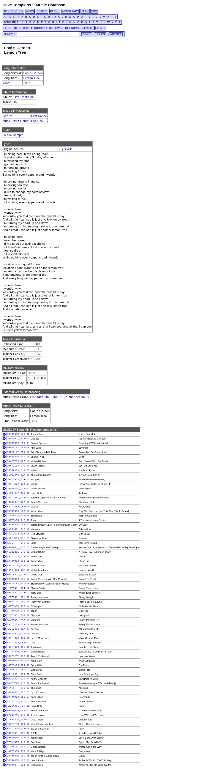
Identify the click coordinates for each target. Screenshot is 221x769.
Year (6, 83)
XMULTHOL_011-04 (18, 679)
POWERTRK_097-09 (18, 447)
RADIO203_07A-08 (18, 624)
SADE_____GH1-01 (18, 543)
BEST (17, 28)
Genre (7, 116)
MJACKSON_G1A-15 (18, 570)
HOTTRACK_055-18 (18, 633)
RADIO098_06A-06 (18, 534)
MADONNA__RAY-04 (18, 620)
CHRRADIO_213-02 (18, 470)
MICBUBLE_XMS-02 (18, 651)
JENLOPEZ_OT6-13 (18, 497)
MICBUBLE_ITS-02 (18, 552)
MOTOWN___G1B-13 (18, 547)
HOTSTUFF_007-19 (18, 502)
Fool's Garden (33, 73)
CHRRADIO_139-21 (18, 488)
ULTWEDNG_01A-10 (18, 475)
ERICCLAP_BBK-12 (18, 452)
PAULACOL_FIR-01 (18, 706)
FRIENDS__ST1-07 (18, 733)
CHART (27, 28)
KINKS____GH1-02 (18, 688)
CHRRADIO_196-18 (18, 511)
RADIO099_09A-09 (18, 506)
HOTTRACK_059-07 (18, 665)
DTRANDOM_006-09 (18, 515)
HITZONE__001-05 (18, 597)
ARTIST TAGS (70, 11)
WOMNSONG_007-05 (18, 737)
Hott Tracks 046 (24, 97)
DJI (51, 28)
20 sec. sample (13, 135)
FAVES (59, 28)
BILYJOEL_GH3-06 (18, 615)
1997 (26, 83)
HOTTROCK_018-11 (18, 638)
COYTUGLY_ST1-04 (18, 466)
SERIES (87, 28)
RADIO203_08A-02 (18, 642)
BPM (94, 11)
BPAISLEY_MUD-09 (18, 583)
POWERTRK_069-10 (18, 724)
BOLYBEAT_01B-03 (18, 656)
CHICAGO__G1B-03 (18, 438)
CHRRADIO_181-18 (18, 579)
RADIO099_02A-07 (18, 629)
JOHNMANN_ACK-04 (18, 660)
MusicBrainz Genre (16, 121)
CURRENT (40, 28)
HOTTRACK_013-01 (18, 574)
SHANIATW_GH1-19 (18, 456)
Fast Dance (39, 116)
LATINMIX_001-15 (18, 538)
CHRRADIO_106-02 (18, 434)
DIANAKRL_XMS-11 (18, 669)
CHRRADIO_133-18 (18, 561)
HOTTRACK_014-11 (18, 479)
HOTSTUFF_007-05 (18, 692)
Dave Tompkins (17, 5)
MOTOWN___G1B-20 (18, 765)
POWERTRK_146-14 (18, 601)
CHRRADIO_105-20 (18, 760)
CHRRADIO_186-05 (18, 756)
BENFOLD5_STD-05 (18, 701)
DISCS (30, 11)
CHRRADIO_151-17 (18, 697)
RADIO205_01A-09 (18, 556)
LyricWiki (66, 149)
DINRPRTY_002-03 (18, 493)
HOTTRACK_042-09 (18, 520)
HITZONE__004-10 (18, 588)
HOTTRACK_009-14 (18, 484)
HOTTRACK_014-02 (18, 592)
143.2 (31, 373)
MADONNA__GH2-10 (18, 529)
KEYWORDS (73, 28)
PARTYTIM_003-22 (18, 565)
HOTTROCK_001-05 (18, 647)
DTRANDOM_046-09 (18, 742)
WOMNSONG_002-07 (18, 710)
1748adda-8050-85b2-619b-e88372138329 (59, 397)
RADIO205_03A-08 (18, 728)
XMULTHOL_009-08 (18, 674)
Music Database (50, 5)
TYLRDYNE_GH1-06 (18, 715)
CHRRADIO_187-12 (18, 524)
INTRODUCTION (13, 11)
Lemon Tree (31, 78)
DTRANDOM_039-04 (18, 611)
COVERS (41, 11)
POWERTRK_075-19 (18, 461)
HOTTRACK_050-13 (18, 751)
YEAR (85, 11)
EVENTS (100, 28)
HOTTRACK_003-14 (18, 606)
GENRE (54, 11)
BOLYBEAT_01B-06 (18, 683)
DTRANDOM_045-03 (18, 719)
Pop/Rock (37, 121)
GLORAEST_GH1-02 (18, 746)
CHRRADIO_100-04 (18, 443)
